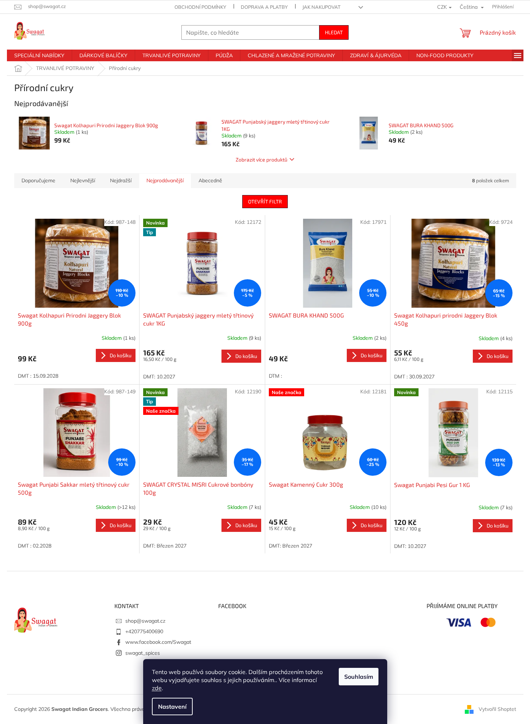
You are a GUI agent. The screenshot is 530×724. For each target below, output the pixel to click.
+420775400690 (144, 631)
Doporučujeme (38, 180)
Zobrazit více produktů (261, 159)
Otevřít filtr (265, 201)
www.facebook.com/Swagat (158, 642)
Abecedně (210, 180)
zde (157, 688)
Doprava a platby (264, 7)
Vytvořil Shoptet (497, 708)
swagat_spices (142, 653)
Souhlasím (358, 676)
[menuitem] (39, 55)
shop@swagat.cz (145, 621)
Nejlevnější (82, 180)
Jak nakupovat (321, 7)
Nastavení (172, 706)
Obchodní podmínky (200, 7)
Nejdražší (120, 180)
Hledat (334, 32)
